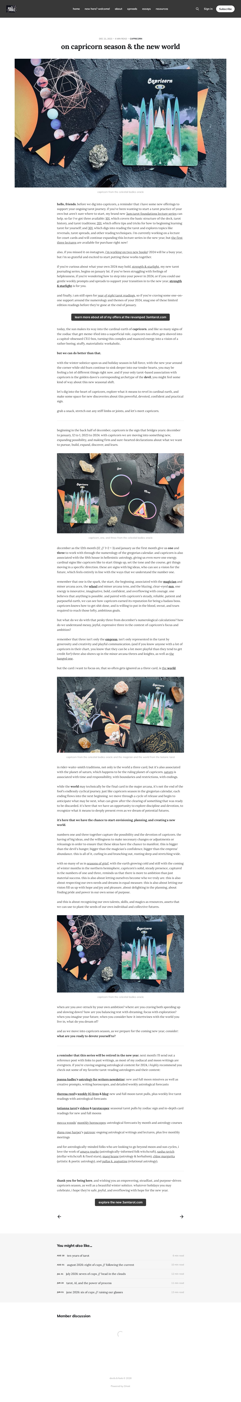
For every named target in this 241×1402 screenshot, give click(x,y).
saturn (168, 772)
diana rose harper (69, 1132)
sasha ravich (165, 1151)
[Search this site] (197, 8)
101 (108, 218)
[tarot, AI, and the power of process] (120, 1283)
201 (99, 223)
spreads (132, 8)
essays (146, 8)
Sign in (208, 8)
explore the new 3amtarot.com (121, 1202)
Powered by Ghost (120, 1386)
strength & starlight (145, 267)
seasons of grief (98, 863)
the (169, 668)
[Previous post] (59, 1216)
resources (162, 8)
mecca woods (66, 1123)
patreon (89, 1132)
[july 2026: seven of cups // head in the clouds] (120, 1273)
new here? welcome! (97, 8)
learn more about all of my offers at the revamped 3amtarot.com (120, 317)
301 (90, 228)
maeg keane (111, 1156)
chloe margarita (164, 1156)
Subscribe (225, 9)
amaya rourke (89, 1151)
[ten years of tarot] (120, 1255)
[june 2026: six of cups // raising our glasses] (120, 1292)
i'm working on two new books (126, 252)
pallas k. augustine (115, 1161)
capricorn (136, 38)
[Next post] (181, 1216)
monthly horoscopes (91, 1123)
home (76, 8)
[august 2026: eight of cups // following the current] (120, 1264)
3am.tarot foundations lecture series (151, 214)
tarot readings (116, 295)
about (118, 8)
